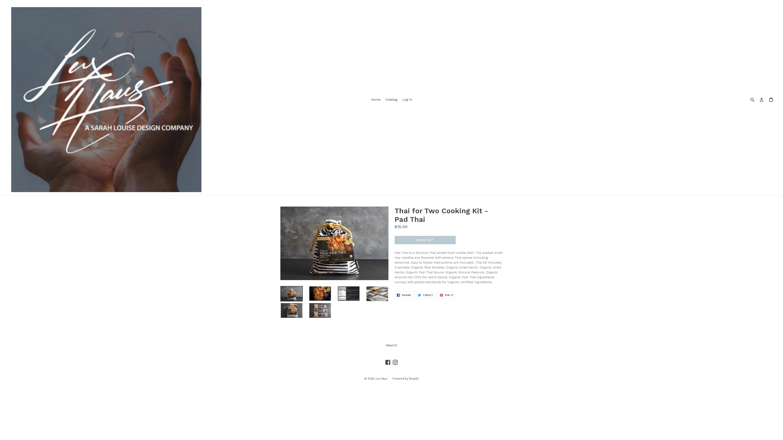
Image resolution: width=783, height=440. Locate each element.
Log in (407, 99)
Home (375, 99)
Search (391, 345)
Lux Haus (381, 378)
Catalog (391, 99)
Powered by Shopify (406, 378)
